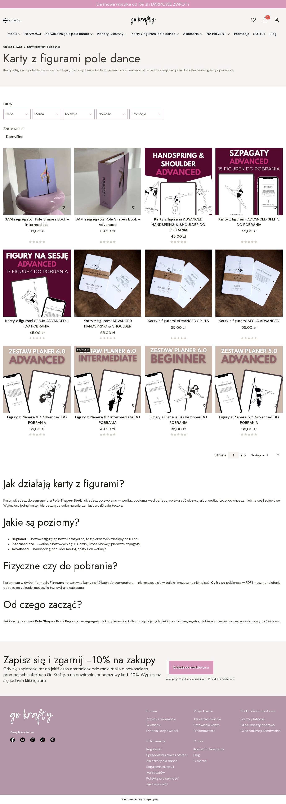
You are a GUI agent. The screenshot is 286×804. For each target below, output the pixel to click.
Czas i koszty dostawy (258, 725)
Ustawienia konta (206, 725)
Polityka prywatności (162, 778)
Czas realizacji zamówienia (261, 731)
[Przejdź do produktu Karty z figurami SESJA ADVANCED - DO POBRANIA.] (37, 283)
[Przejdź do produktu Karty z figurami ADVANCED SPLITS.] (178, 283)
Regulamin (154, 749)
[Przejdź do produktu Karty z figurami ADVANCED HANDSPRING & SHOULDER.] (108, 283)
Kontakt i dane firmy (208, 749)
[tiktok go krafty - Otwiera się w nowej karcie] (42, 739)
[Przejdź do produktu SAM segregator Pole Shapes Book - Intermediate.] (37, 181)
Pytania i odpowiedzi (162, 731)
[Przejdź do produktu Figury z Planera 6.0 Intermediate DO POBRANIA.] (108, 379)
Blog (196, 755)
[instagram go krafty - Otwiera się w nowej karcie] (32, 739)
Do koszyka (28, 207)
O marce (200, 761)
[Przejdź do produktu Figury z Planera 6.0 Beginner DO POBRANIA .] (178, 379)
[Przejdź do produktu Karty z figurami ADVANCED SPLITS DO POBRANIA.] (249, 181)
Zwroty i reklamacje (161, 719)
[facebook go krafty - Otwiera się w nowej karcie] (12, 739)
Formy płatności (253, 719)
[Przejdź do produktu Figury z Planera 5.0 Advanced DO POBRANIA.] (249, 379)
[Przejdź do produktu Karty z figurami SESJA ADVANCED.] (249, 283)
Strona (220, 455)
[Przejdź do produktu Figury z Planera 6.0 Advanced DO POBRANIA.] (37, 379)
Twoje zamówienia (207, 719)
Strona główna (12, 46)
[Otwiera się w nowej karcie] (52, 739)
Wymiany (153, 725)
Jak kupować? (157, 784)
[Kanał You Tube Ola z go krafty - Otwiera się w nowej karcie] (22, 739)
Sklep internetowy (138, 799)
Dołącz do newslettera (191, 667)
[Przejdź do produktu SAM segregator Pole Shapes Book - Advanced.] (108, 181)
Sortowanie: (13, 129)
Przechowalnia (204, 731)
